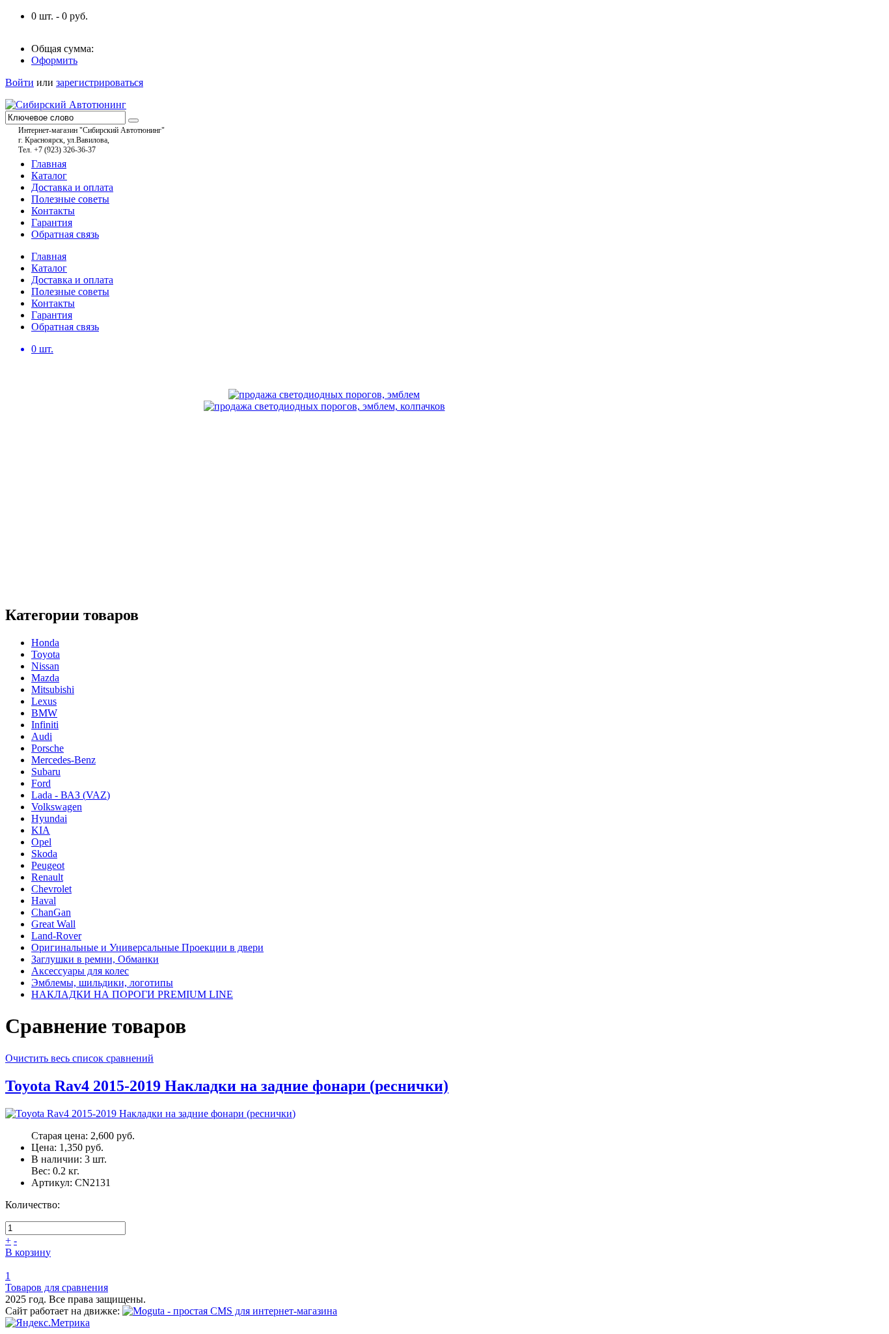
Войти (19, 82)
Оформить (54, 60)
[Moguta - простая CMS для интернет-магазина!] (229, 1310)
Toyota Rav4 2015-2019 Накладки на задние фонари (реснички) (226, 1085)
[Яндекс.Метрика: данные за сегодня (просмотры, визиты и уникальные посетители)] (47, 1323)
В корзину (28, 1252)
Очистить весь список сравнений (79, 1058)
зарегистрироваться (99, 82)
